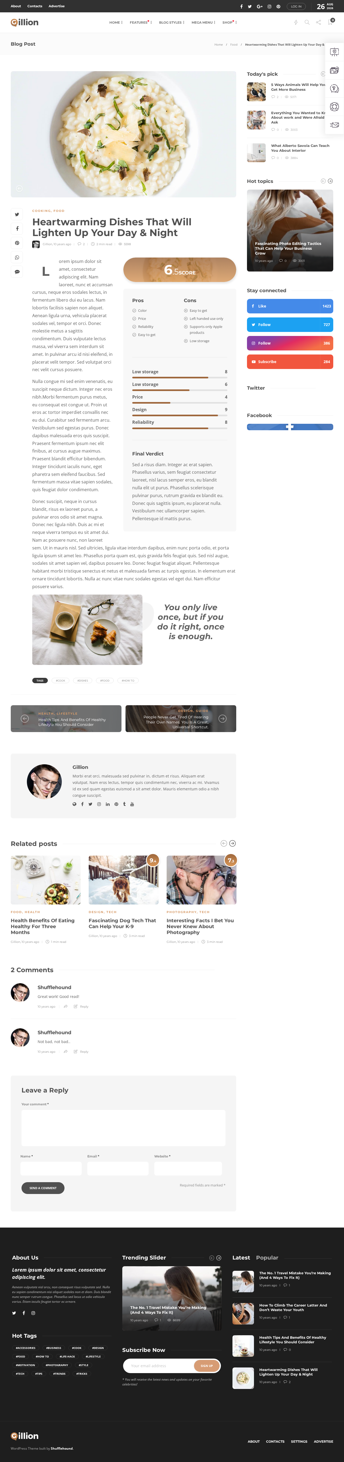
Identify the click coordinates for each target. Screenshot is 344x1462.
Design (185, 711)
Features (139, 22)
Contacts (34, 6)
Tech (111, 912)
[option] (123, 134)
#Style (83, 1365)
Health (46, 713)
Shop (228, 22)
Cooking (41, 211)
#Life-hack (67, 1356)
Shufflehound (54, 987)
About (16, 6)
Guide (202, 711)
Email (93, 1156)
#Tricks (81, 1374)
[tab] (241, 1257)
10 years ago (62, 244)
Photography (182, 912)
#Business (53, 1348)
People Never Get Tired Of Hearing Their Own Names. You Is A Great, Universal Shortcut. (176, 722)
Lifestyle (67, 713)
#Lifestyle (93, 1356)
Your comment (35, 1104)
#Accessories (25, 1348)
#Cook (60, 680)
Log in (296, 6)
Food (234, 44)
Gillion (47, 244)
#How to (128, 680)
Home (114, 22)
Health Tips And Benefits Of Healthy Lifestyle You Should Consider (72, 722)
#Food (104, 680)
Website (162, 1156)
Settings (299, 1441)
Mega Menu (202, 22)
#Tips (38, 1374)
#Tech (20, 1374)
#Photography (57, 1365)
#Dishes (82, 680)
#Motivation (25, 1365)
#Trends (59, 1374)
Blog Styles (170, 22)
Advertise (57, 6)
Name (26, 1156)
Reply (84, 1006)
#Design (98, 1348)
